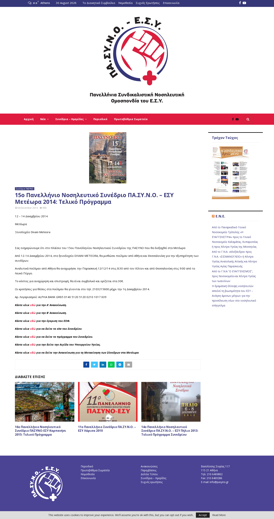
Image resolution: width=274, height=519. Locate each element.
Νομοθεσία (125, 3)
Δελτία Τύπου (149, 474)
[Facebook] (234, 119)
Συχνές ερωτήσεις (152, 482)
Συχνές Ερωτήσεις (148, 3)
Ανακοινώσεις (149, 466)
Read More (219, 515)
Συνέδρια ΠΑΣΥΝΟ (24, 188)
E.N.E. (220, 216)
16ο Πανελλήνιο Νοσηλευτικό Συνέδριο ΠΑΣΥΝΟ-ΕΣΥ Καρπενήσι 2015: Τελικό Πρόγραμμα (40, 431)
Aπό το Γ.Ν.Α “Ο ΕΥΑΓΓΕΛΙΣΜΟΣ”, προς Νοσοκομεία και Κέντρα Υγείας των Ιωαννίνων (234, 276)
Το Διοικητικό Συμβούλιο (98, 3)
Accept (203, 515)
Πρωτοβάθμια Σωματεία (131, 119)
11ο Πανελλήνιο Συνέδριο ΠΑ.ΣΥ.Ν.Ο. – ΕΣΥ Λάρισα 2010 (107, 429)
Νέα (43, 119)
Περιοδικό (100, 119)
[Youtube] (238, 119)
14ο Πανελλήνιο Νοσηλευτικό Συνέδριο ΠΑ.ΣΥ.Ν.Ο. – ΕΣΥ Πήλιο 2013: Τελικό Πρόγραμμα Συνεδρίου (169, 431)
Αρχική (29, 119)
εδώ (33, 305)
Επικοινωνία (171, 3)
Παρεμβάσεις (148, 470)
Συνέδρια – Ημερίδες (69, 119)
